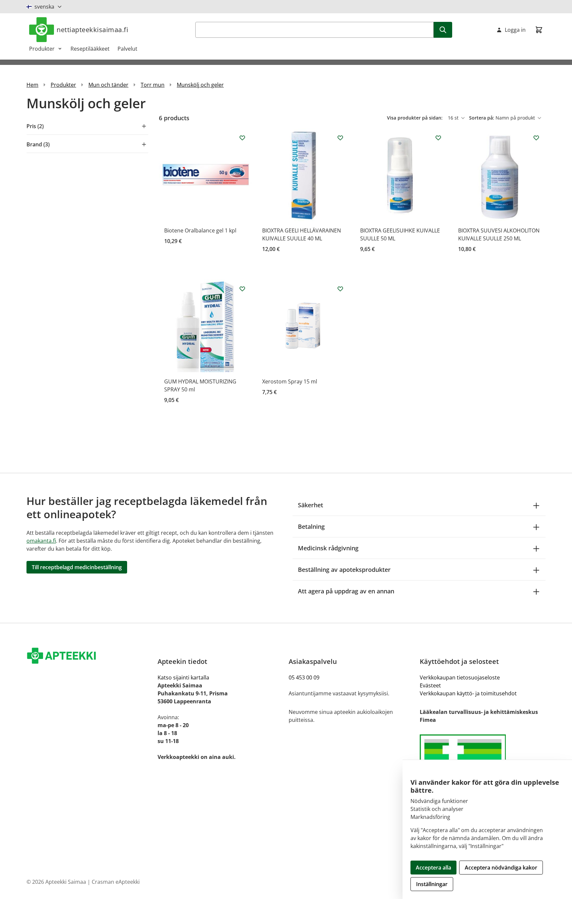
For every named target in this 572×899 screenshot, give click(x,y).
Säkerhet (310, 505)
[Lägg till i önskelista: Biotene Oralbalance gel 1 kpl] (242, 137)
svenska (44, 6)
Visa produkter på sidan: (415, 118)
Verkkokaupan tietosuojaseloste (460, 677)
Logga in (515, 29)
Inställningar (432, 884)
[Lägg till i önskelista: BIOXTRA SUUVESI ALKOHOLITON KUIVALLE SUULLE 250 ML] (536, 137)
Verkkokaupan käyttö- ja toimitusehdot (468, 693)
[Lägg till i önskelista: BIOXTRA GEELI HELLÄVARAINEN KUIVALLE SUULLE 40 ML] (340, 137)
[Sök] (443, 30)
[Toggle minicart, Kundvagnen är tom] (539, 30)
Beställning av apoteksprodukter (344, 570)
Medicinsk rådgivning (328, 548)
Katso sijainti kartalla (183, 677)
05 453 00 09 (304, 677)
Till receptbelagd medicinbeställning (77, 567)
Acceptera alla (433, 867)
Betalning (311, 526)
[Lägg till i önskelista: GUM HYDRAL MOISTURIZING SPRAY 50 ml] (242, 288)
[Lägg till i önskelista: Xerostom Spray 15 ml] (340, 288)
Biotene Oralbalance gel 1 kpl (200, 230)
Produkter (42, 48)
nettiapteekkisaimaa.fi (92, 29)
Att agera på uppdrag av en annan (346, 591)
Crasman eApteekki (116, 881)
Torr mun (153, 84)
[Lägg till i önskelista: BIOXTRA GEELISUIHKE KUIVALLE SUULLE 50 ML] (438, 137)
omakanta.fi (41, 540)
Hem (32, 84)
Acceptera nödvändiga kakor (501, 867)
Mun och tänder (108, 84)
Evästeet (430, 685)
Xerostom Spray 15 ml (289, 381)
